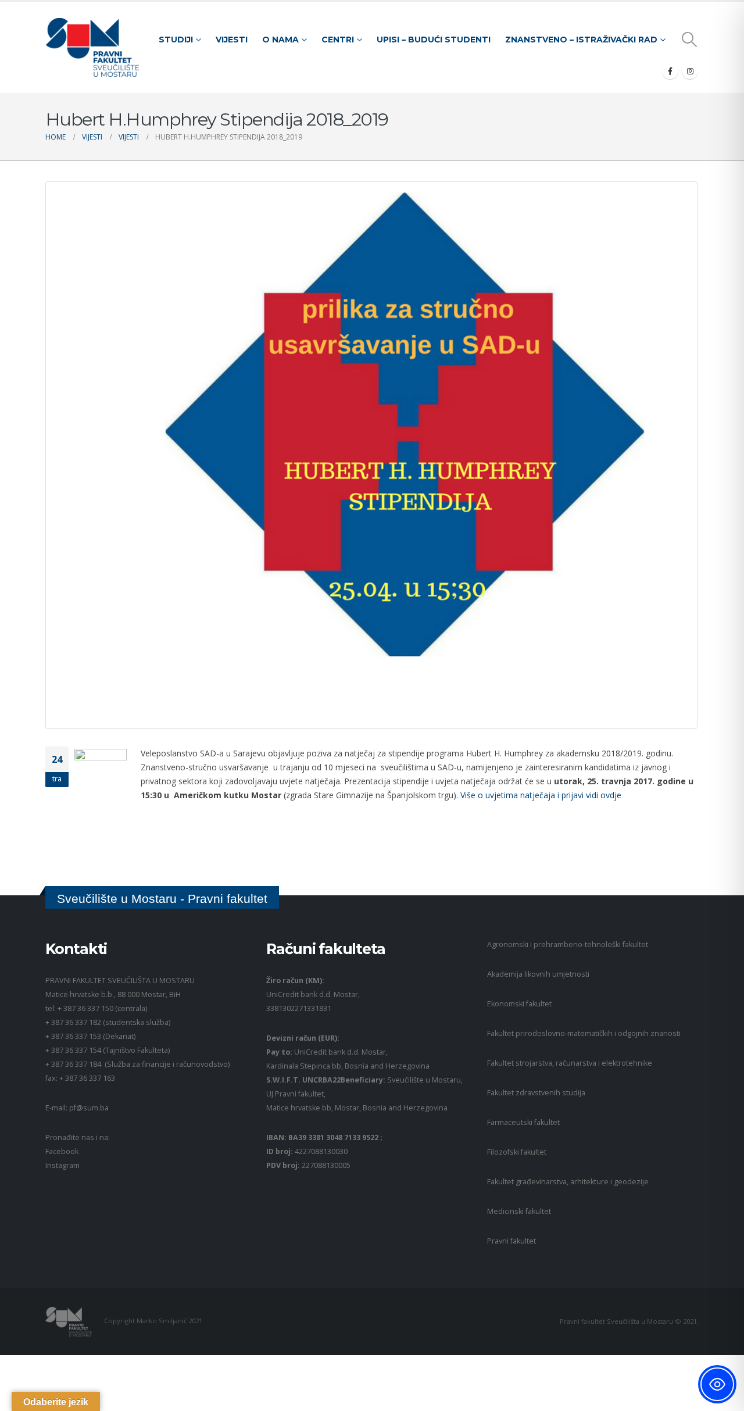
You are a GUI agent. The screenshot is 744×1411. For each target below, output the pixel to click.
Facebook (61, 1151)
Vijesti (232, 39)
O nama (280, 39)
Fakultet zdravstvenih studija (536, 1093)
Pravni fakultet (511, 1241)
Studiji (176, 39)
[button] (690, 39)
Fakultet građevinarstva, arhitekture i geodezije (568, 1182)
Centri (337, 39)
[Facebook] (670, 71)
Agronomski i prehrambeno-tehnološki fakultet (567, 944)
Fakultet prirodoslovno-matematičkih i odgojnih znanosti (584, 1033)
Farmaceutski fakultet (523, 1122)
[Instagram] (690, 71)
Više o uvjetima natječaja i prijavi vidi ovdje (540, 795)
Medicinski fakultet (519, 1211)
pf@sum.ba (89, 1108)
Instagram (62, 1165)
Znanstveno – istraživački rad (581, 39)
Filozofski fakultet (516, 1152)
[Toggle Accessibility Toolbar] (717, 1384)
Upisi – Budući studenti (434, 39)
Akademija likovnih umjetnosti (538, 974)
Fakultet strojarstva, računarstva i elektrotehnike (569, 1063)
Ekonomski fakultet (519, 1004)
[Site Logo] (92, 47)
